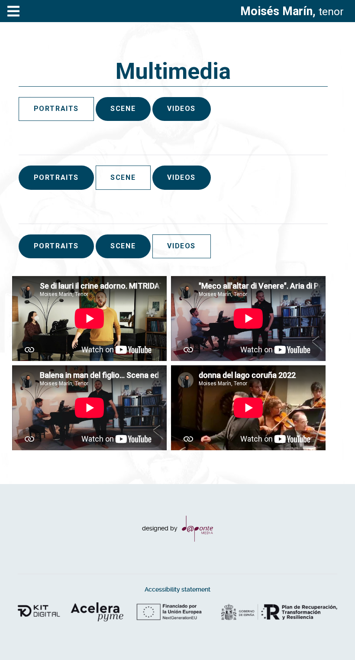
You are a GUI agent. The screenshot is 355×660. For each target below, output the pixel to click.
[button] (331, 636)
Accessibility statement (177, 589)
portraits (56, 177)
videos (181, 108)
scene (123, 108)
